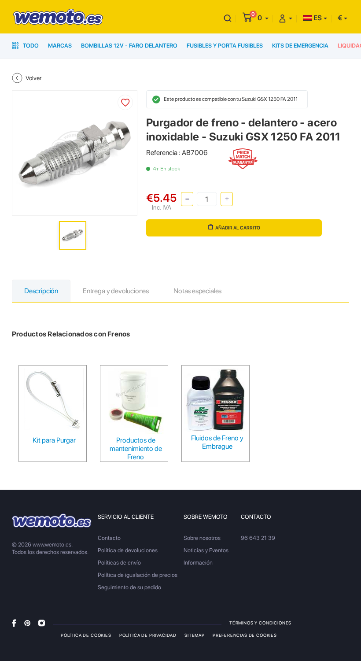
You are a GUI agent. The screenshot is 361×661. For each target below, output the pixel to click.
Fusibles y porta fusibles (225, 45)
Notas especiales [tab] (197, 291)
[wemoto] (52, 520)
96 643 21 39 (258, 538)
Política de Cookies (86, 635)
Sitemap (194, 635)
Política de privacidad (148, 635)
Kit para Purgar (54, 440)
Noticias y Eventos (206, 550)
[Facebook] (14, 622)
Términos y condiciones (260, 622)
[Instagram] (41, 622)
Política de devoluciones (128, 550)
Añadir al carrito (237, 228)
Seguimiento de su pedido (129, 587)
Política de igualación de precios (137, 575)
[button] (263, 18)
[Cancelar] (228, 18)
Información (198, 562)
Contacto (109, 538)
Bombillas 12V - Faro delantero (129, 45)
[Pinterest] (27, 622)
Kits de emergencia (300, 45)
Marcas (60, 45)
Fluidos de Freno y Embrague (217, 442)
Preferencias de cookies (245, 635)
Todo (30, 45)
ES (317, 18)
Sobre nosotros (202, 538)
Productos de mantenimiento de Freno (136, 448)
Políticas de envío (119, 562)
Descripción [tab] (41, 291)
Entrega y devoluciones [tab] (116, 291)
